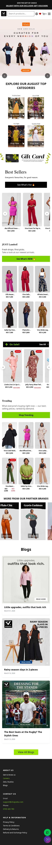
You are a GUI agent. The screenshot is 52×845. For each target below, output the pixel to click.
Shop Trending (26, 415)
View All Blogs (26, 752)
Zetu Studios (8, 782)
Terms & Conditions (11, 825)
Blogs (5, 785)
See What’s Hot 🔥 (26, 184)
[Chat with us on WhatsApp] (47, 832)
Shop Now (14, 115)
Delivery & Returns (11, 829)
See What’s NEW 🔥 (26, 258)
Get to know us (9, 775)
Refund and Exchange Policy (15, 832)
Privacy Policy (8, 822)
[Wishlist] (40, 14)
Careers (6, 778)
